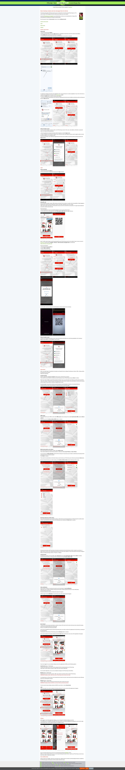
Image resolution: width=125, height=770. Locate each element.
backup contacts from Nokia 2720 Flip (75, 763)
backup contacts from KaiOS (70, 762)
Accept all (82, 768)
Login (41, 23)
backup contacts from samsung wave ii (67, 765)
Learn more (77, 768)
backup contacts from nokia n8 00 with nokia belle (50, 765)
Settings (41, 27)
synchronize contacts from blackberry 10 (49, 764)
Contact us (70, 7)
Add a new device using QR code (46, 243)
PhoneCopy (42, 242)
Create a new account (44, 21)
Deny (87, 768)
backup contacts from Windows (47, 763)
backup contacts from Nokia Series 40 (63, 764)
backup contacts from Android (58, 762)
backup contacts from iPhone (47, 762)
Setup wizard (42, 25)
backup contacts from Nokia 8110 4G (60, 763)
